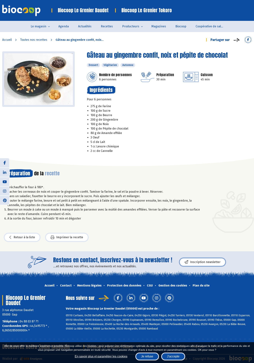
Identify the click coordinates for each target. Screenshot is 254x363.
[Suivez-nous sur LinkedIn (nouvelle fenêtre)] (4, 172)
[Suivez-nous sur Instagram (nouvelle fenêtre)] (4, 190)
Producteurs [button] (130, 26)
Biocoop (180, 26)
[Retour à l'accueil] (27, 10)
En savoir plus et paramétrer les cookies (101, 356)
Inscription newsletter (205, 262)
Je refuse (147, 356)
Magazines (158, 26)
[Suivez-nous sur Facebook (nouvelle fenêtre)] (4, 163)
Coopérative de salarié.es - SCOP (212, 26)
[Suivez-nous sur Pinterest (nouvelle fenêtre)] (4, 200)
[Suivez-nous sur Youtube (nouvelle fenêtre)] (4, 181)
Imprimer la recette (69, 237)
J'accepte (173, 356)
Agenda (63, 26)
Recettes (107, 26)
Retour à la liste (24, 237)
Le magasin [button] (38, 26)
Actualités (84, 26)
